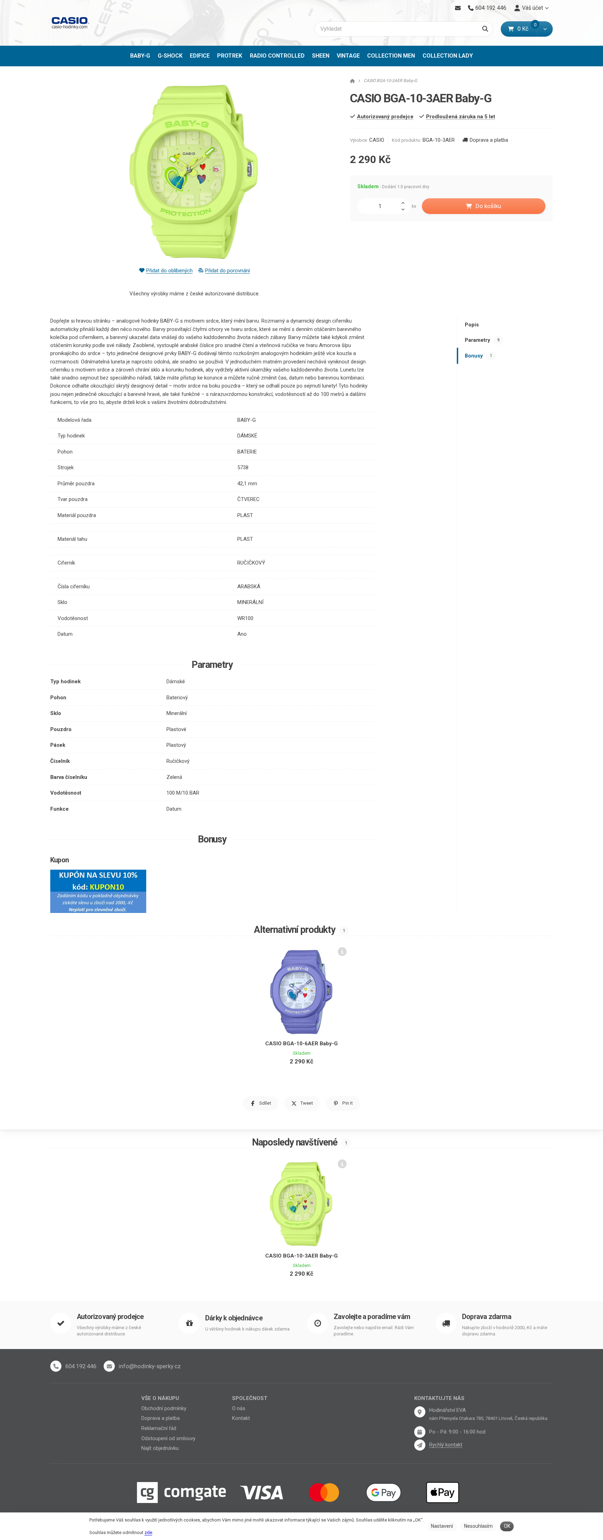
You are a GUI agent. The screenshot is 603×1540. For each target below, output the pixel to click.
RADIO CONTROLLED (277, 55)
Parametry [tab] (482, 340)
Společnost (249, 1398)
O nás (238, 1408)
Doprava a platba (489, 140)
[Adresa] (419, 1411)
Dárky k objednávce (233, 1318)
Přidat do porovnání (227, 270)
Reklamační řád (158, 1428)
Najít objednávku (160, 1448)
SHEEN (320, 55)
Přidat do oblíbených (169, 270)
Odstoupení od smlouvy (168, 1438)
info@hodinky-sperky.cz (150, 1366)
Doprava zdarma (486, 1317)
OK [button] (507, 1526)
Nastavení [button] (442, 1526)
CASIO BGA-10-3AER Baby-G (301, 1256)
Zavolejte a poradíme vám (372, 1317)
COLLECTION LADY (448, 55)
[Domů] (70, 23)
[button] (545, 29)
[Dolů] (405, 210)
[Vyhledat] (485, 29)
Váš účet (532, 8)
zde (148, 1532)
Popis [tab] (472, 325)
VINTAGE (348, 55)
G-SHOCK (170, 55)
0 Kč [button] (527, 29)
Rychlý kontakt (445, 1445)
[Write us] (419, 1445)
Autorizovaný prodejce (110, 1317)
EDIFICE (200, 55)
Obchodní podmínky (163, 1408)
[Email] (457, 8)
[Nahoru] (405, 202)
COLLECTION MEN (391, 55)
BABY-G (140, 55)
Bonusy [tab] (478, 356)
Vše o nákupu (160, 1398)
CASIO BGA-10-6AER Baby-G (301, 1043)
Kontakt (241, 1418)
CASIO (376, 140)
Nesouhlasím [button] (478, 1526)
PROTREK (229, 55)
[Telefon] (55, 1366)
